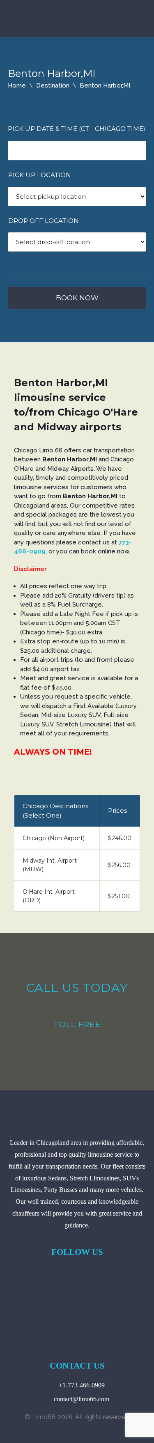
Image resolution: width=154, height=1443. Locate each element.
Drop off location (43, 221)
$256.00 (119, 865)
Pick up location (39, 175)
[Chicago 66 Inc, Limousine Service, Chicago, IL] (77, 1289)
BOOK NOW (77, 298)
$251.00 (119, 896)
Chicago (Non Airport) (54, 838)
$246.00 (119, 838)
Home (17, 85)
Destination (52, 85)
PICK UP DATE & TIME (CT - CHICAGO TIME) (76, 129)
